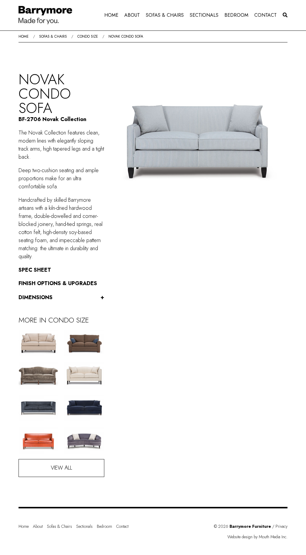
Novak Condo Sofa (125, 36)
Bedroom (236, 15)
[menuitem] (111, 15)
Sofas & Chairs (165, 15)
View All (61, 468)
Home (111, 15)
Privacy (281, 526)
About (132, 15)
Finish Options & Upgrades (58, 283)
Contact (265, 15)
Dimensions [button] (61, 297)
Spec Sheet (35, 270)
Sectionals (204, 15)
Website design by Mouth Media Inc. (257, 537)
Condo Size (87, 36)
